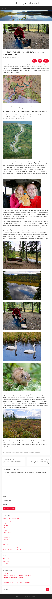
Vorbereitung (7, 521)
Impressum (6, 561)
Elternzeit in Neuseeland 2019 (10, 547)
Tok (29, 452)
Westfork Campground (35, 452)
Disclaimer (5, 563)
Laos (5, 530)
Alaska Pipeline (15, 452)
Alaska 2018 (7, 451)
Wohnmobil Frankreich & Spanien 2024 (12, 549)
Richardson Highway (23, 452)
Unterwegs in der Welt (26, 3)
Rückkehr (6, 541)
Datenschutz (6, 558)
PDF (40, 60)
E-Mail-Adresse (7, 500)
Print (34, 60)
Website (5, 504)
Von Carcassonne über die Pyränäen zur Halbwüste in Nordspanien (20, 580)
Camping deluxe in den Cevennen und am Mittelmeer (16, 582)
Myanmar (6, 525)
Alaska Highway (8, 452)
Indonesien (7, 537)
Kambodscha (7, 532)
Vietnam (6, 534)
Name (5, 496)
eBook (46, 60)
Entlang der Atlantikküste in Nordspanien (13, 577)
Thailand (6, 528)
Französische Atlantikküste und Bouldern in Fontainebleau (17, 575)
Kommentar (6, 476)
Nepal (5, 523)
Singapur (6, 539)
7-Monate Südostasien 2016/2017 (11, 518)
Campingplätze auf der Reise (10, 573)
